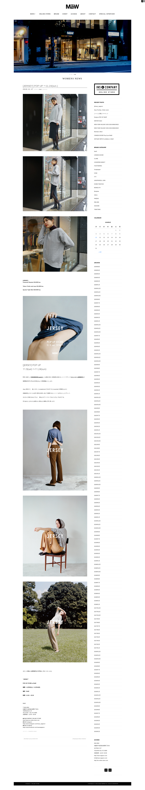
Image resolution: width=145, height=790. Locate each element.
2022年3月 (97, 422)
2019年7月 (97, 539)
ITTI (95, 176)
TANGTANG (97, 209)
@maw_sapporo (98, 106)
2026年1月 (97, 284)
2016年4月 (97, 680)
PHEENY (96, 198)
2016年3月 (97, 684)
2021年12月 (97, 433)
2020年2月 (97, 513)
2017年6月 (97, 629)
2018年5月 (97, 589)
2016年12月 (97, 651)
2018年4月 (97, 593)
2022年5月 (97, 419)
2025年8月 (97, 299)
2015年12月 (97, 695)
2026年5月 (97, 274)
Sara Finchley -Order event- (101, 110)
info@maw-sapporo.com (100, 758)
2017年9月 (97, 619)
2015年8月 (97, 709)
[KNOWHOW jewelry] (37, 377)
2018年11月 (97, 568)
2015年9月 (97, 706)
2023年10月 (97, 361)
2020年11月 (97, 481)
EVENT (65, 14)
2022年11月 (97, 401)
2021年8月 (97, 448)
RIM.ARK (96, 202)
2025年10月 (97, 295)
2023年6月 (97, 375)
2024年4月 (97, 346)
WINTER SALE (98, 121)
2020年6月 (97, 499)
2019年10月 (97, 528)
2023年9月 (97, 364)
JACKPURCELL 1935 (99, 180)
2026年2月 (97, 281)
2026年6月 (97, 270)
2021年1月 (97, 473)
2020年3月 (97, 510)
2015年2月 (97, 731)
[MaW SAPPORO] (72, 8)
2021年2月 (97, 470)
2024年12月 (97, 324)
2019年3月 (97, 553)
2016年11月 (97, 655)
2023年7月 (97, 372)
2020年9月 (97, 488)
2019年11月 (97, 524)
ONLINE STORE (45, 14)
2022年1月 (97, 430)
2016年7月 (97, 669)
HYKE (95, 173)
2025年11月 (97, 292)
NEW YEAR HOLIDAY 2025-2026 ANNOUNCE (106, 124)
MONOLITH (97, 187)
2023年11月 (97, 357)
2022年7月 (97, 415)
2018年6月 (97, 586)
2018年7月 (97, 582)
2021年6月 (97, 455)
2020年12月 (97, 477)
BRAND (56, 14)
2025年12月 (97, 288)
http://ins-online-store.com (101, 760)
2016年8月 (97, 666)
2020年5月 (97, 502)
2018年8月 (97, 579)
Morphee (96, 191)
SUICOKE (96, 205)
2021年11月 (97, 437)
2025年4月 (97, 314)
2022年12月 (97, 397)
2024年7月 (97, 335)
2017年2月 (97, 644)
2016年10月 (97, 658)
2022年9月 (97, 408)
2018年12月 (97, 564)
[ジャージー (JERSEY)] (77, 377)
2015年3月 (97, 728)
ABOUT (83, 14)
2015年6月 (97, 717)
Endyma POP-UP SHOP (100, 117)
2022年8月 (97, 412)
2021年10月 (97, 441)
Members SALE (98, 131)
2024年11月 (97, 328)
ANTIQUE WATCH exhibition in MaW (104, 139)
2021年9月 (97, 444)
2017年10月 (97, 615)
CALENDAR (97, 218)
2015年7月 (97, 713)
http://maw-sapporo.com (100, 755)
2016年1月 (97, 691)
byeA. (95, 151)
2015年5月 (97, 720)
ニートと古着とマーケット (101, 113)
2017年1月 (97, 648)
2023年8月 (97, 368)
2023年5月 (97, 379)
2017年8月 (97, 622)
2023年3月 (97, 386)
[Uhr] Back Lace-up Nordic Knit (31, 738)
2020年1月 (97, 517)
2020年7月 (97, 495)
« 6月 (100, 252)
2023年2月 (97, 390)
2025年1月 (97, 321)
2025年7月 (97, 303)
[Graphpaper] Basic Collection (79, 738)
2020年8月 (97, 491)
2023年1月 (97, 393)
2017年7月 (97, 626)
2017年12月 (97, 608)
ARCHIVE (97, 263)
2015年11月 (97, 698)
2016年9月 (97, 662)
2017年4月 (97, 637)
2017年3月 (97, 640)
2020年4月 (97, 506)
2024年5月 (97, 343)
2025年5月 (97, 310)
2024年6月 (97, 339)
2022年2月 (97, 426)
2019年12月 (97, 521)
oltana (95, 195)
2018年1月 (97, 604)
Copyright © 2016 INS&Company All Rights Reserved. (103, 783)
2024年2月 (97, 350)
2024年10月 (97, 332)
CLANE (96, 158)
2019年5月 (97, 546)
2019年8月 (97, 535)
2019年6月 (97, 542)
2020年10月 (97, 484)
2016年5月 (97, 677)
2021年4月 (97, 462)
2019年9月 (97, 531)
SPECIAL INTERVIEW (107, 14)
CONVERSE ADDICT (99, 162)
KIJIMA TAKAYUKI (99, 184)
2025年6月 (97, 306)
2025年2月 (97, 317)
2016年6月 (97, 673)
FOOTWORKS (98, 165)
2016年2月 (97, 688)
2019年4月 (97, 550)
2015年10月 (97, 702)
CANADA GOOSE (98, 155)
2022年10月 (97, 404)
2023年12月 (97, 353)
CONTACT (92, 14)
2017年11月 (97, 611)
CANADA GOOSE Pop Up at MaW (103, 135)
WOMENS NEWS (33, 731)
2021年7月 (97, 451)
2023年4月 (97, 382)
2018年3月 (97, 597)
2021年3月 (97, 466)
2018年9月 (97, 575)
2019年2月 (97, 557)
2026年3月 (97, 277)
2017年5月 (97, 633)
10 (96, 237)
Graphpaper (97, 169)
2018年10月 (97, 571)
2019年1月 (97, 560)
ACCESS (74, 14)
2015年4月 (97, 724)
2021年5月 (97, 459)
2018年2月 (97, 600)
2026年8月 (97, 266)
